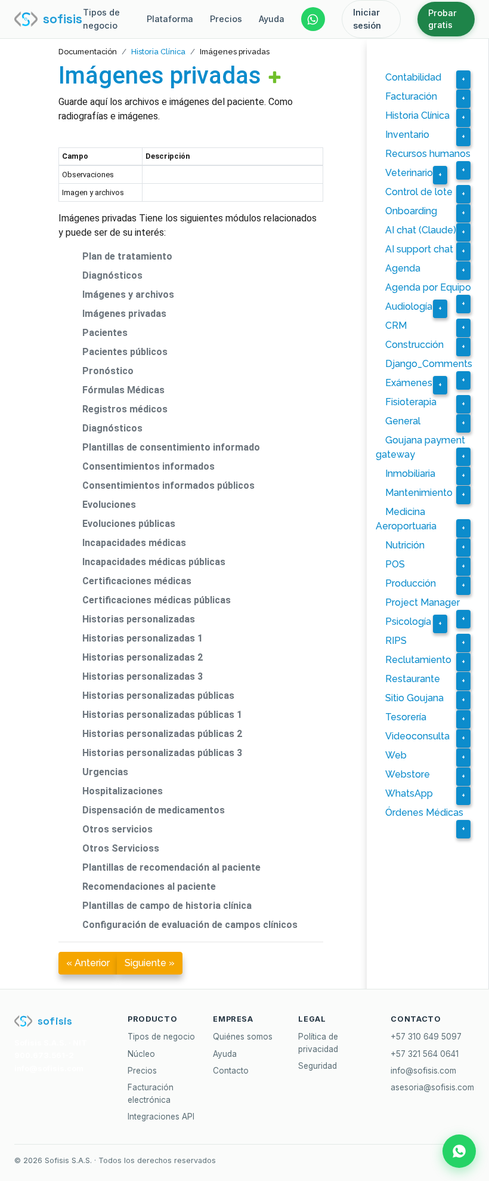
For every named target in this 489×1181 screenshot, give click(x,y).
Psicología (408, 621)
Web (396, 755)
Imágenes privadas (159, 75)
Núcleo (141, 1054)
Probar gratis (442, 19)
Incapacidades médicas (134, 542)
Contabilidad (413, 77)
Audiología (408, 306)
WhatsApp (409, 793)
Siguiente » (150, 963)
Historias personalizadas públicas (158, 695)
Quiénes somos (243, 1036)
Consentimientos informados (148, 466)
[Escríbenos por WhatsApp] (313, 19)
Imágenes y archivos (128, 294)
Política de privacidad (318, 1042)
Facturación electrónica (151, 1093)
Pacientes (105, 332)
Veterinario (409, 172)
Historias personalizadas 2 (142, 657)
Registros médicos (125, 409)
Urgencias (105, 772)
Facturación (411, 96)
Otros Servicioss (120, 848)
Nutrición (405, 545)
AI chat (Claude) (420, 230)
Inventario (407, 134)
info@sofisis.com (423, 1070)
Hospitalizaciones (122, 791)
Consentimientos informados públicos (168, 485)
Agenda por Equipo (428, 287)
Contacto (231, 1070)
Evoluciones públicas (128, 523)
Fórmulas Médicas (123, 390)
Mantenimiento (419, 492)
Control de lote (419, 192)
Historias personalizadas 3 (142, 676)
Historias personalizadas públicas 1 (162, 714)
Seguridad (317, 1066)
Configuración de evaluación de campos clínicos (190, 924)
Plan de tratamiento (127, 256)
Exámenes (408, 382)
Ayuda (271, 19)
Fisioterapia (411, 402)
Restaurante (412, 678)
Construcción (414, 344)
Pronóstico (108, 371)
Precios (226, 19)
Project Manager (422, 602)
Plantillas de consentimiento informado (171, 447)
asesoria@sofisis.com (432, 1087)
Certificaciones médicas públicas (156, 600)
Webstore (407, 774)
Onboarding (411, 211)
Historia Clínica (158, 51)
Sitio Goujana (414, 698)
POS (395, 564)
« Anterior (88, 963)
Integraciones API (161, 1116)
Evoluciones (109, 504)
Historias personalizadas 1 (142, 638)
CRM (396, 325)
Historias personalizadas (138, 619)
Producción (410, 583)
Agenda (402, 268)
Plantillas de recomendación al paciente (171, 867)
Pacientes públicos (125, 351)
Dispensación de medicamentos (153, 810)
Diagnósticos (112, 275)
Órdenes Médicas (424, 812)
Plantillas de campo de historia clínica (167, 905)
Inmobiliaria (410, 473)
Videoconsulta (417, 736)
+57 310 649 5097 (426, 1036)
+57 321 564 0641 (425, 1054)
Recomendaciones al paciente (149, 886)
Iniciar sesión (367, 18)
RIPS (396, 640)
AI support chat (419, 249)
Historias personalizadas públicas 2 (162, 733)
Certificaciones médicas (136, 581)
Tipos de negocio (101, 18)
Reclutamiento (418, 659)
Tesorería (405, 717)
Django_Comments (428, 363)
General (402, 421)
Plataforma (170, 19)
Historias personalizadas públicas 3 (162, 752)
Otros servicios (117, 829)
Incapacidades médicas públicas (153, 562)
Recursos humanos (428, 153)
